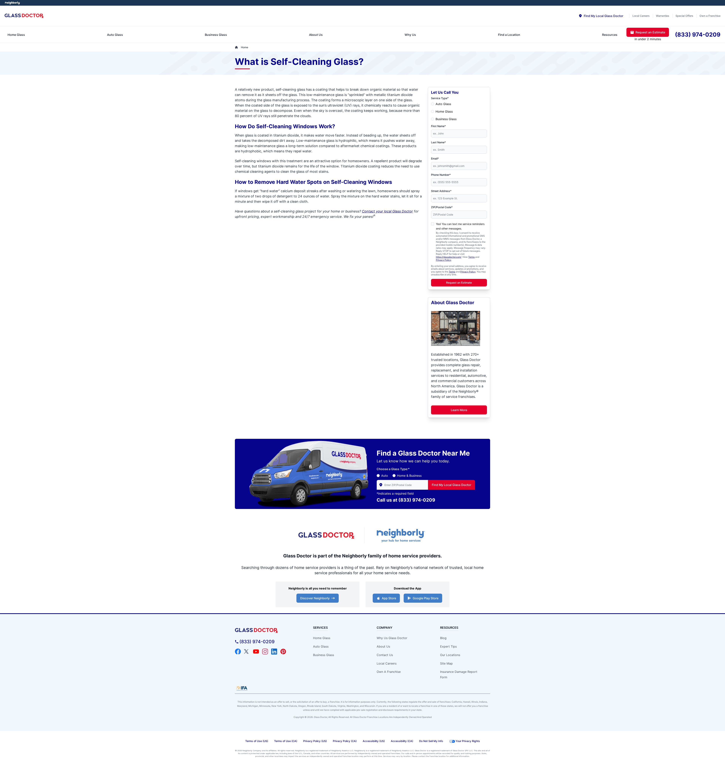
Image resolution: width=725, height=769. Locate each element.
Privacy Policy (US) (315, 741)
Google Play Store (425, 598)
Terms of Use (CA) (285, 741)
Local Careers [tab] (641, 15)
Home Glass (444, 111)
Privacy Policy (443, 260)
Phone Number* (441, 174)
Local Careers (386, 663)
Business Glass (446, 119)
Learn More (459, 410)
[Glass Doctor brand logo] (24, 16)
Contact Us (385, 655)
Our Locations (450, 655)
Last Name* (438, 142)
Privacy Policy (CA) (345, 741)
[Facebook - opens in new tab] (238, 652)
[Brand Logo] (267, 630)
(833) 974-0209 (416, 500)
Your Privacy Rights (468, 741)
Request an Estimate (459, 282)
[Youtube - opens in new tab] (256, 652)
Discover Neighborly (315, 598)
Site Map (446, 663)
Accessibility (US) (374, 741)
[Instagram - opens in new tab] (265, 652)
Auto (384, 475)
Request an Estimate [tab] (650, 32)
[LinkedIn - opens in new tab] (274, 652)
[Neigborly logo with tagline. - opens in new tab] (400, 535)
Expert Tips (448, 646)
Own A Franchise (389, 672)
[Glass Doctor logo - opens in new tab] (326, 535)
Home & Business (409, 475)
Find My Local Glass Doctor (451, 485)
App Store (389, 598)
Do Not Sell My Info (431, 741)
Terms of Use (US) (256, 741)
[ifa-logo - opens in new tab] (242, 688)
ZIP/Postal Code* (442, 207)
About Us (383, 646)
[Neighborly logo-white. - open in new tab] (12, 3)
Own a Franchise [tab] (710, 15)
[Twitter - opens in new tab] (247, 652)
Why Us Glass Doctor (392, 638)
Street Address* (441, 191)
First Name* (438, 126)
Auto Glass (443, 104)
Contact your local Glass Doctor (387, 211)
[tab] (600, 16)
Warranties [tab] (662, 15)
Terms (471, 257)
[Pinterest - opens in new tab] (283, 652)
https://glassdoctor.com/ (448, 257)
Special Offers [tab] (684, 15)
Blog (443, 638)
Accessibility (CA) (402, 741)
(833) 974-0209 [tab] (697, 34)
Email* (435, 158)
